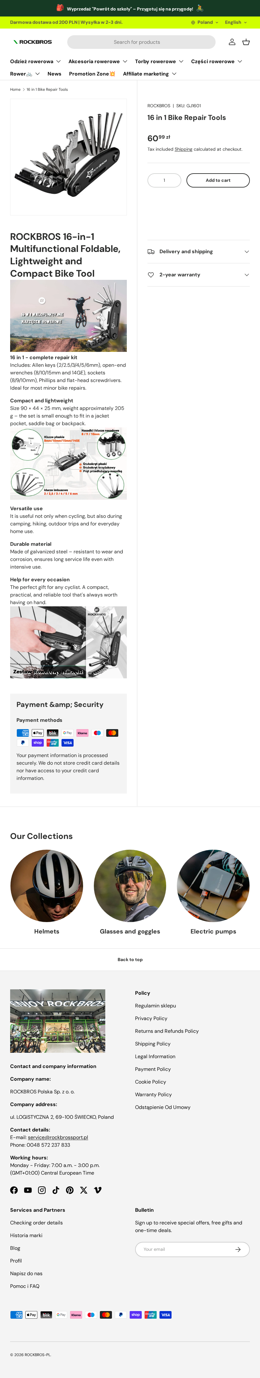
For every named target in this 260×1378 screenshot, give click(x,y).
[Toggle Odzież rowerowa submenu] (58, 61)
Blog (15, 1248)
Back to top (130, 959)
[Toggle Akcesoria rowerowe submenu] (125, 61)
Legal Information (155, 1056)
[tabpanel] (68, 454)
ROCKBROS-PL (37, 1354)
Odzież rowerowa (31, 61)
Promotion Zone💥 (92, 73)
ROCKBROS (158, 106)
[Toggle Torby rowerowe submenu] (181, 61)
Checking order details (36, 1222)
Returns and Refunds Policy (167, 1031)
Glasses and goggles (130, 931)
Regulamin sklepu (155, 1005)
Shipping (183, 149)
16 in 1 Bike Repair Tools (47, 89)
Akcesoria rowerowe (94, 61)
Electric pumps (213, 931)
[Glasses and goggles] (130, 886)
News (55, 73)
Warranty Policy (153, 1094)
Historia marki (26, 1235)
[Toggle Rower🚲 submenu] (37, 73)
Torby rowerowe (155, 61)
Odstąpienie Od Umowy (163, 1107)
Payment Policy (153, 1069)
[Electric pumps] (213, 886)
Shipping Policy (153, 1043)
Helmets (46, 931)
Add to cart (218, 180)
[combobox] (141, 42)
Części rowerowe (213, 61)
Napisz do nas (26, 1273)
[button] (198, 200)
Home (15, 89)
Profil (16, 1260)
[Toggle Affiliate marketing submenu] (174, 73)
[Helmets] (46, 886)
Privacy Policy (151, 1018)
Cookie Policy (150, 1081)
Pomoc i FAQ (24, 1286)
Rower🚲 (21, 73)
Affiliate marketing (146, 73)
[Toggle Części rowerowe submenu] (240, 61)
